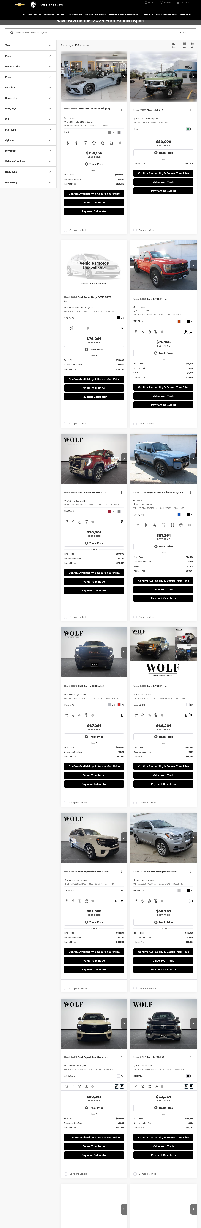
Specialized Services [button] (166, 14)
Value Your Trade (94, 202)
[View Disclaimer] (120, 142)
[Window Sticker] (122, 328)
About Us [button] (148, 14)
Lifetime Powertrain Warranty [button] (125, 14)
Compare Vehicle (78, 230)
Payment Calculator (94, 211)
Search (183, 32)
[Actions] (121, 110)
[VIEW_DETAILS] (94, 265)
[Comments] (186, 332)
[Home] (23, 15)
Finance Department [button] (95, 14)
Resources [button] (185, 14)
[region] (94, 180)
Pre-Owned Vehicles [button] (54, 14)
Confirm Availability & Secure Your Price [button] (94, 194)
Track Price (96, 164)
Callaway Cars (75, 14)
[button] (124, 76)
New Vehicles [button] (34, 14)
